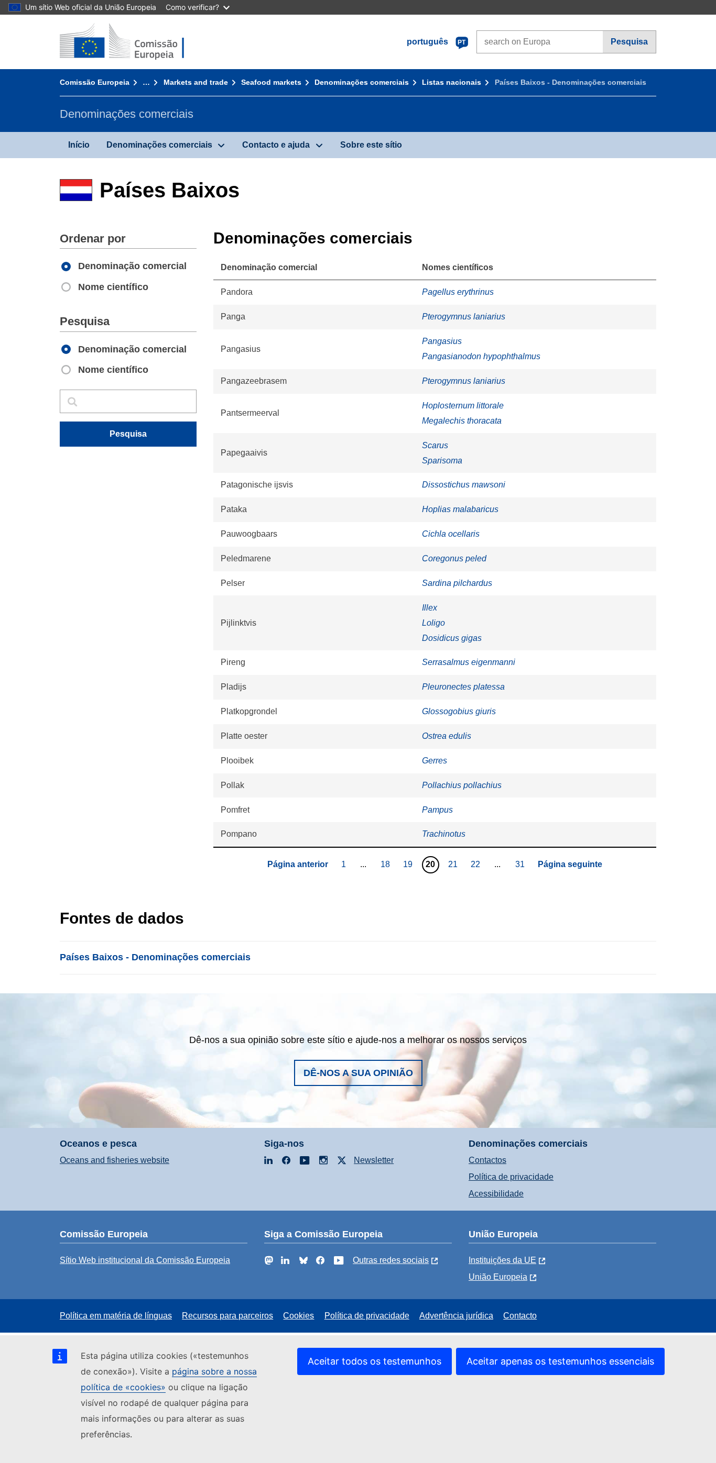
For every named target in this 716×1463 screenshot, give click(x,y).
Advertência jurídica (456, 1315)
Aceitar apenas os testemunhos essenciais (560, 1361)
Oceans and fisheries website (114, 1160)
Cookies (298, 1315)
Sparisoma (442, 460)
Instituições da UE (502, 1260)
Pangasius (442, 341)
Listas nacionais (451, 82)
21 (454, 864)
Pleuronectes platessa (463, 686)
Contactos (487, 1160)
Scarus (435, 445)
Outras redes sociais (391, 1260)
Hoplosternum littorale (463, 405)
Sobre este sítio (371, 144)
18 (387, 864)
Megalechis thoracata (462, 420)
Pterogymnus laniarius (463, 316)
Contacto (520, 1315)
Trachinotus (443, 833)
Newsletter (374, 1160)
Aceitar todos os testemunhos (374, 1361)
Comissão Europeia (94, 82)
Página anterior (297, 864)
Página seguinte (570, 864)
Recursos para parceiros (227, 1315)
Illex (429, 607)
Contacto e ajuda (276, 144)
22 (477, 864)
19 (409, 864)
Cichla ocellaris (451, 533)
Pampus (437, 809)
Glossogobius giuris (459, 711)
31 (521, 864)
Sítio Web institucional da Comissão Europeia (145, 1260)
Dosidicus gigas (452, 638)
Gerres (434, 760)
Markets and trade (196, 82)
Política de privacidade (511, 1176)
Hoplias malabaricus (460, 509)
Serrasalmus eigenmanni (468, 662)
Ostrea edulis (446, 735)
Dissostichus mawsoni (463, 484)
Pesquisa (629, 41)
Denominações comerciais (361, 82)
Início (79, 144)
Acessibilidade (496, 1193)
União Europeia (498, 1276)
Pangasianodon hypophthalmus (481, 356)
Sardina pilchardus (457, 583)
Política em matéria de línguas (116, 1315)
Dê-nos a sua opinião (358, 1073)
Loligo (433, 622)
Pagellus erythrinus (458, 291)
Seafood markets (271, 82)
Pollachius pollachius (462, 785)
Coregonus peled (454, 558)
